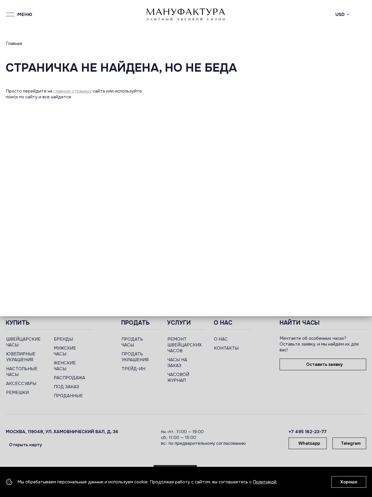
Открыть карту (25, 445)
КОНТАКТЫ (226, 348)
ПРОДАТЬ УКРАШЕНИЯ (135, 357)
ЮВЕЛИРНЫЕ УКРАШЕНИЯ (20, 357)
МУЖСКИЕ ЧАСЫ (65, 351)
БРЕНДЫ (63, 339)
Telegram (351, 443)
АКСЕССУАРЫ (21, 383)
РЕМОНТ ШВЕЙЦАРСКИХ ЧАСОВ (184, 345)
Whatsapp (309, 443)
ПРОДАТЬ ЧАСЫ (132, 342)
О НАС (221, 339)
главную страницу (72, 91)
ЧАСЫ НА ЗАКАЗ (177, 362)
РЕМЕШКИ (17, 392)
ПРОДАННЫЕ (68, 396)
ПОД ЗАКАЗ (66, 387)
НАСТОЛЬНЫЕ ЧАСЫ (21, 371)
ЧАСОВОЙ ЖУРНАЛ (178, 377)
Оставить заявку (324, 364)
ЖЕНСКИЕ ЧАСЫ (65, 366)
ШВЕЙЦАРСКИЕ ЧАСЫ (23, 342)
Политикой (264, 482)
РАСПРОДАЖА (69, 378)
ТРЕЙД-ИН (133, 369)
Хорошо (348, 482)
